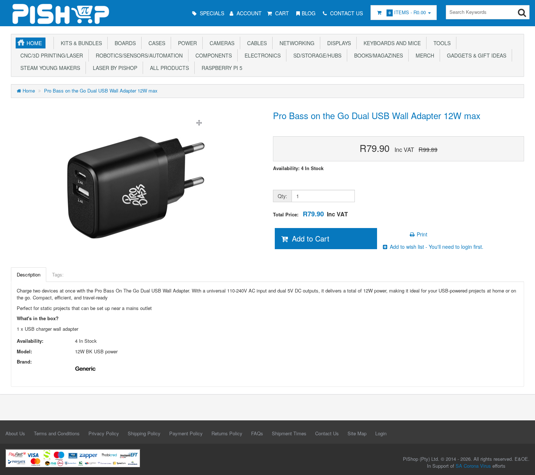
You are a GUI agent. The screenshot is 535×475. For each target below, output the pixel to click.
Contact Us (327, 433)
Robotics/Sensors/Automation (138, 55)
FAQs (257, 433)
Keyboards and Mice (391, 43)
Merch (423, 55)
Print (421, 234)
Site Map (357, 433)
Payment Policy (186, 433)
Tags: (58, 274)
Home (34, 43)
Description (28, 274)
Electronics (261, 55)
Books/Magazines (377, 55)
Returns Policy (226, 433)
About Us (15, 433)
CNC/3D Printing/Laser (50, 55)
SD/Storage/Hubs (315, 55)
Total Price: (310, 214)
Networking (295, 43)
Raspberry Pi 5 (220, 67)
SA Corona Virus (473, 465)
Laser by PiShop (113, 67)
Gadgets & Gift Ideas (475, 55)
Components (212, 55)
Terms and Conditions (57, 433)
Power (186, 43)
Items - (407, 12)
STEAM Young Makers (48, 67)
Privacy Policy (103, 433)
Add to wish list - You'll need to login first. (435, 246)
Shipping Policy (144, 433)
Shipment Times (289, 433)
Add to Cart (309, 238)
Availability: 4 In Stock (298, 168)
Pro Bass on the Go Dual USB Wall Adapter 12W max (101, 90)
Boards (124, 43)
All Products (168, 67)
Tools (441, 43)
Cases (155, 43)
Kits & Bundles (80, 43)
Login (381, 433)
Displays (337, 43)
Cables (255, 43)
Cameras (220, 43)
